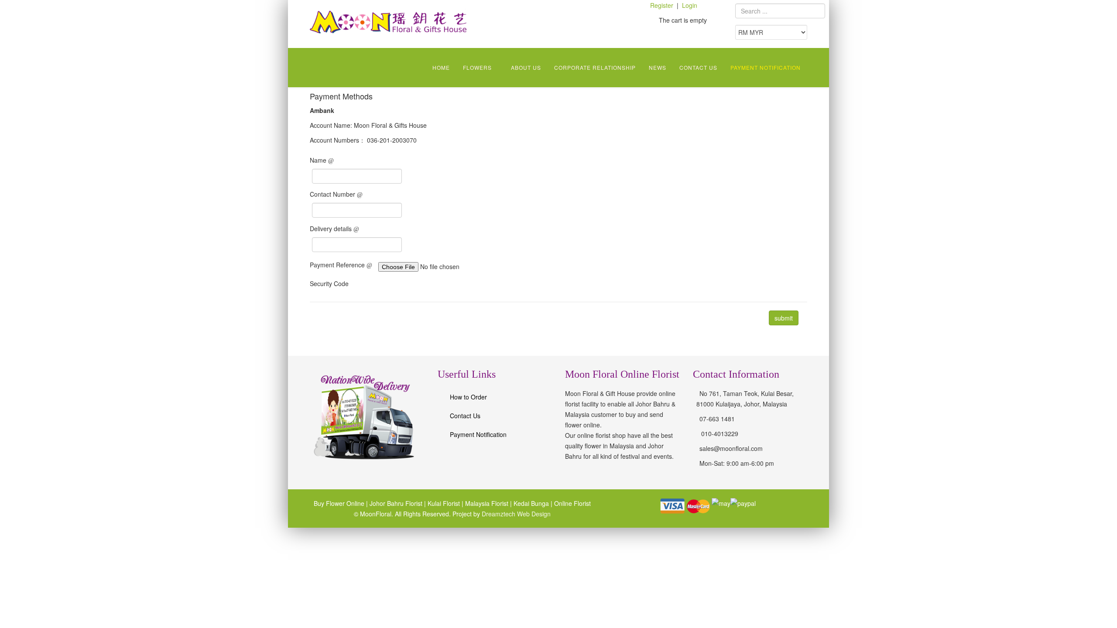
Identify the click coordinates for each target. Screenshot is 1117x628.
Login (689, 5)
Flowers (477, 67)
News (657, 67)
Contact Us (698, 67)
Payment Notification (765, 67)
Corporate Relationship (595, 67)
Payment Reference (338, 264)
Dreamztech (498, 513)
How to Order (468, 396)
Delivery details (331, 228)
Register (661, 5)
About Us (526, 67)
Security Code (329, 283)
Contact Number (333, 194)
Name (319, 160)
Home (441, 67)
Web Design (533, 513)
